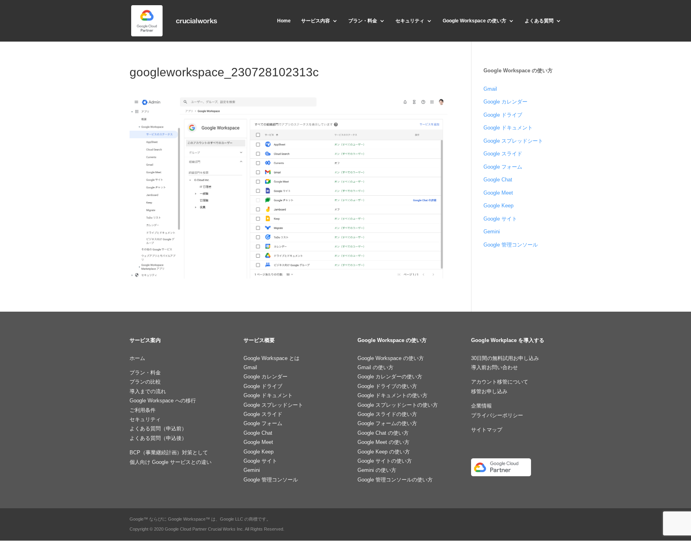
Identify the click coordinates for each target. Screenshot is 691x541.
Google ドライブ (502, 115)
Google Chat (497, 180)
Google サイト (500, 219)
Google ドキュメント (508, 128)
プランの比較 (145, 382)
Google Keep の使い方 (383, 452)
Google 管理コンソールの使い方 (395, 480)
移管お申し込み (489, 391)
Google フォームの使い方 (387, 423)
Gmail (490, 89)
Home (284, 21)
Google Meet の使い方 (383, 442)
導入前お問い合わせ (494, 367)
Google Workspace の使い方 (474, 21)
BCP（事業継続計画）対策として (169, 452)
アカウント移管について (499, 382)
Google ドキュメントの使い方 (392, 395)
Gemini (491, 232)
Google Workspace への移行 (163, 401)
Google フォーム (502, 167)
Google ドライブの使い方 (387, 386)
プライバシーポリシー (497, 415)
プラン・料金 (362, 21)
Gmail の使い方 (375, 367)
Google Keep (498, 206)
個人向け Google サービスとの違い (171, 462)
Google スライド (502, 154)
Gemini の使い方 (376, 470)
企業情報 (481, 406)
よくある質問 (539, 21)
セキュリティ (409, 21)
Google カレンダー (505, 102)
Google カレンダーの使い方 (389, 377)
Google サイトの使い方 (384, 461)
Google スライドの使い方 (387, 414)
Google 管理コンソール (510, 245)
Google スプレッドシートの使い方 (397, 405)
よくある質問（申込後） (158, 438)
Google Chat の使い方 (383, 433)
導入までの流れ (148, 391)
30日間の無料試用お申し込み (505, 358)
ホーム (137, 358)
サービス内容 (315, 21)
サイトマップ (486, 430)
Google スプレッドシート (513, 141)
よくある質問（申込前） (158, 429)
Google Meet (498, 193)
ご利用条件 (143, 410)
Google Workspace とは (272, 358)
